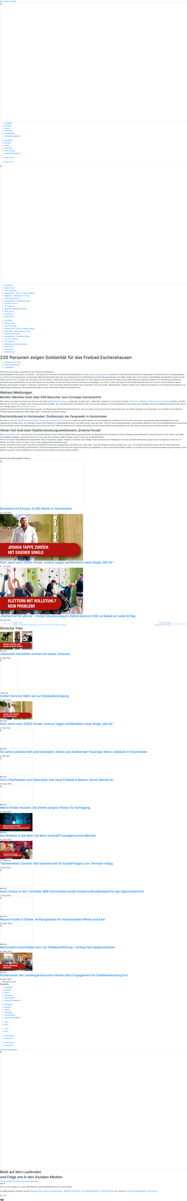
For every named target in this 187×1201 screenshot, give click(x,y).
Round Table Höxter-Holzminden (156, 401)
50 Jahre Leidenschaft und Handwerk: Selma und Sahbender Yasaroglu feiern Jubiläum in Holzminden (73, 752)
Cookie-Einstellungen (8, 1049)
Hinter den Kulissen (12, 298)
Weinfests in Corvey (60, 401)
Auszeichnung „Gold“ (11, 434)
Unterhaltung (9, 133)
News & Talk (9, 288)
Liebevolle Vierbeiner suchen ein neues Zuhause (35, 654)
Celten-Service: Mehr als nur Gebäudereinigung (34, 696)
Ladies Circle (134, 401)
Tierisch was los (10, 303)
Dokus (7, 128)
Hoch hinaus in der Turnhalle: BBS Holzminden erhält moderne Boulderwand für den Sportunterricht (72, 891)
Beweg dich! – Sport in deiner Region (19, 293)
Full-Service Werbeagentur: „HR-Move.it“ (141, 1191)
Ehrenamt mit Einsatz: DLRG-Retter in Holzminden (36, 508)
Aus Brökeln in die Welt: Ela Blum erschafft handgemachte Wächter (48, 835)
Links (6, 1022)
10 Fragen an (9, 306)
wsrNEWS (8, 123)
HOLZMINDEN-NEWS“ (91, 1191)
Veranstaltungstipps (12, 136)
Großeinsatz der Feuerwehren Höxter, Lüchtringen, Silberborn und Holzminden (40, 420)
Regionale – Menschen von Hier (17, 296)
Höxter (37, 437)
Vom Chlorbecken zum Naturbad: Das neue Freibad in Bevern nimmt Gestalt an (56, 780)
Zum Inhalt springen (8, 1)
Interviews (8, 131)
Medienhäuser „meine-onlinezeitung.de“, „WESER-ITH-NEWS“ (55, 1191)
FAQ (6, 1024)
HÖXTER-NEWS (107, 1191)
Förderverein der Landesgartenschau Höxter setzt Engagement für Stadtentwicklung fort (64, 975)
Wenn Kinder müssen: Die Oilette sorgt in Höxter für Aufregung (45, 807)
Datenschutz (9, 316)
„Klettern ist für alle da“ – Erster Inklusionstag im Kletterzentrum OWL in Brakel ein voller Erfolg (67, 616)
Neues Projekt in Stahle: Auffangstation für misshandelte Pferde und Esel (52, 919)
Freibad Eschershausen (98, 374)
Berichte (7, 126)
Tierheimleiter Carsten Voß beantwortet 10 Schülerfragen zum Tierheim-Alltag (56, 863)
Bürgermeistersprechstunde (15, 309)
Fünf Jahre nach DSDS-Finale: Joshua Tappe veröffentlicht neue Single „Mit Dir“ (57, 562)
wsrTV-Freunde (10, 290)
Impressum (8, 314)
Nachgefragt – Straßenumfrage (17, 301)
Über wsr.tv (9, 157)
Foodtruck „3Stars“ (28, 406)
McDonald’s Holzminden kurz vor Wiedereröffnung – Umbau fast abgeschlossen (57, 947)
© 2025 (3, 1195)
